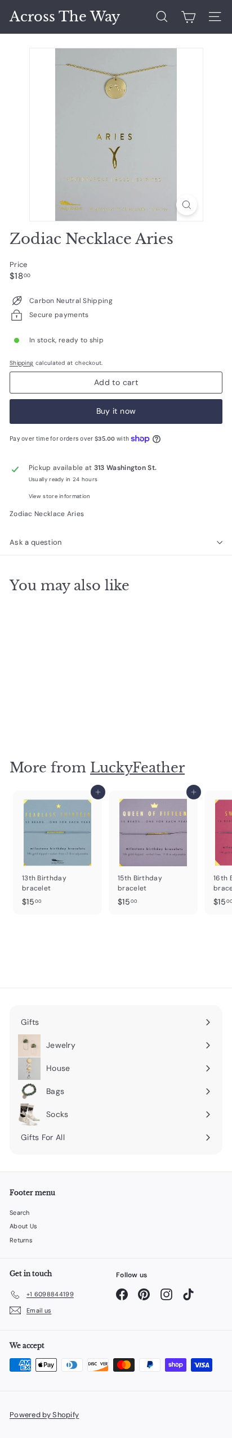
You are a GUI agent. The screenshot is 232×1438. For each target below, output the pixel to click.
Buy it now (116, 411)
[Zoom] (186, 205)
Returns (21, 1240)
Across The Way (65, 17)
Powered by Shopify (44, 1414)
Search (20, 1213)
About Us (23, 1226)
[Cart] (188, 17)
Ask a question (36, 542)
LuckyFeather (137, 767)
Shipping (21, 363)
